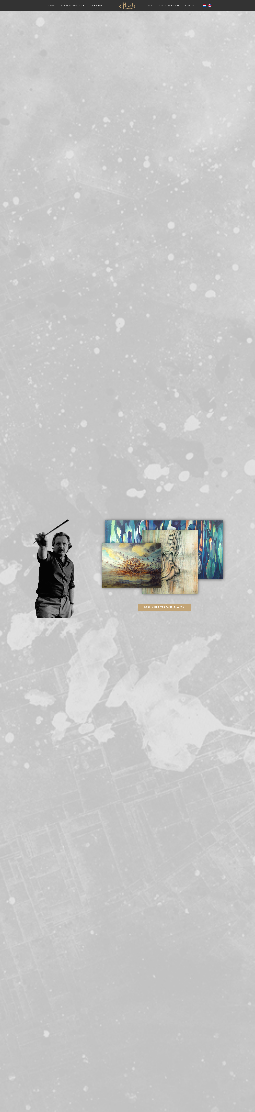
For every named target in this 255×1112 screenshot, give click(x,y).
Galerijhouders (169, 5)
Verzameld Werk (72, 5)
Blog (150, 5)
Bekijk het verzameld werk (164, 607)
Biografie (96, 5)
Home (52, 5)
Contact (191, 5)
